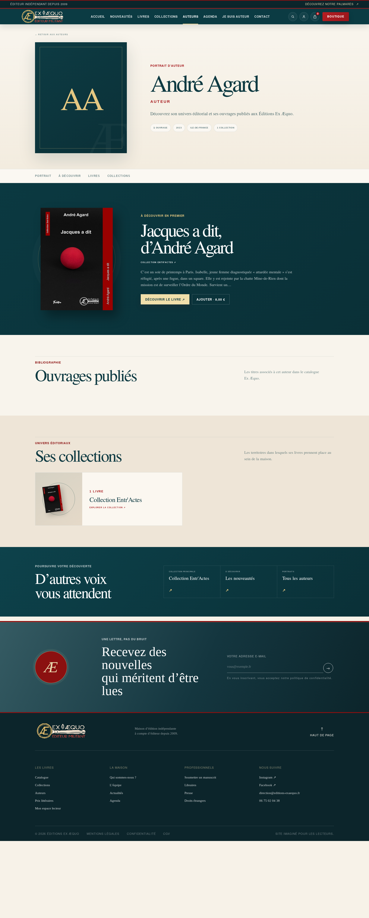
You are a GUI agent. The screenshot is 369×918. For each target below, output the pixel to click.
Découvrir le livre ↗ (165, 299)
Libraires (190, 785)
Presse (188, 793)
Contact (262, 16)
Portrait (43, 175)
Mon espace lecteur (48, 808)
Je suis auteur (235, 16)
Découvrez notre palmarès (332, 4)
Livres (143, 16)
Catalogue (41, 777)
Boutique (335, 16)
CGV (166, 834)
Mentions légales (103, 834)
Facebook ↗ (267, 785)
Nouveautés (121, 16)
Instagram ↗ (267, 777)
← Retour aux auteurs (51, 35)
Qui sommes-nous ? (123, 777)
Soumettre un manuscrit (200, 777)
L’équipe (116, 785)
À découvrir (70, 175)
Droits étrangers (195, 800)
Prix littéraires (44, 800)
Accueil (98, 16)
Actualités (116, 793)
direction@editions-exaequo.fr (279, 793)
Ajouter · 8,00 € (210, 299)
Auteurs (190, 16)
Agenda (210, 16)
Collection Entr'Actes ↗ (158, 262)
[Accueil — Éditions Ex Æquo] (43, 16)
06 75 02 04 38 (269, 800)
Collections (166, 16)
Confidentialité (141, 834)
